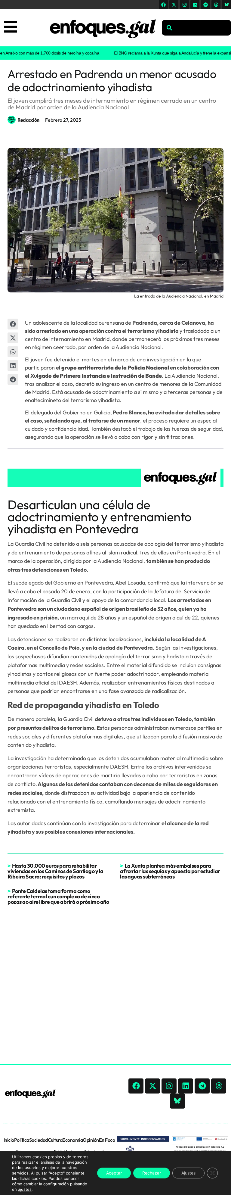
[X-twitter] (173, 4)
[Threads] (215, 4)
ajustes (25, 1189)
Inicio (9, 1140)
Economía (72, 1140)
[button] (13, 324)
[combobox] (196, 28)
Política (21, 1140)
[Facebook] (163, 4)
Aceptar (114, 1172)
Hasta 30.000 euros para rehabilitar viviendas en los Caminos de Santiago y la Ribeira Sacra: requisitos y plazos (55, 871)
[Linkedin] (194, 4)
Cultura (55, 1140)
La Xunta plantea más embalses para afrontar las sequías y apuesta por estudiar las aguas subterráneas (170, 871)
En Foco (107, 1140)
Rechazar (151, 1172)
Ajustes (188, 1172)
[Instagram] (184, 4)
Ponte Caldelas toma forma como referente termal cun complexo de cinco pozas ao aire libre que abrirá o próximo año (58, 896)
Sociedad (38, 1140)
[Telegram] (205, 4)
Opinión (91, 1140)
